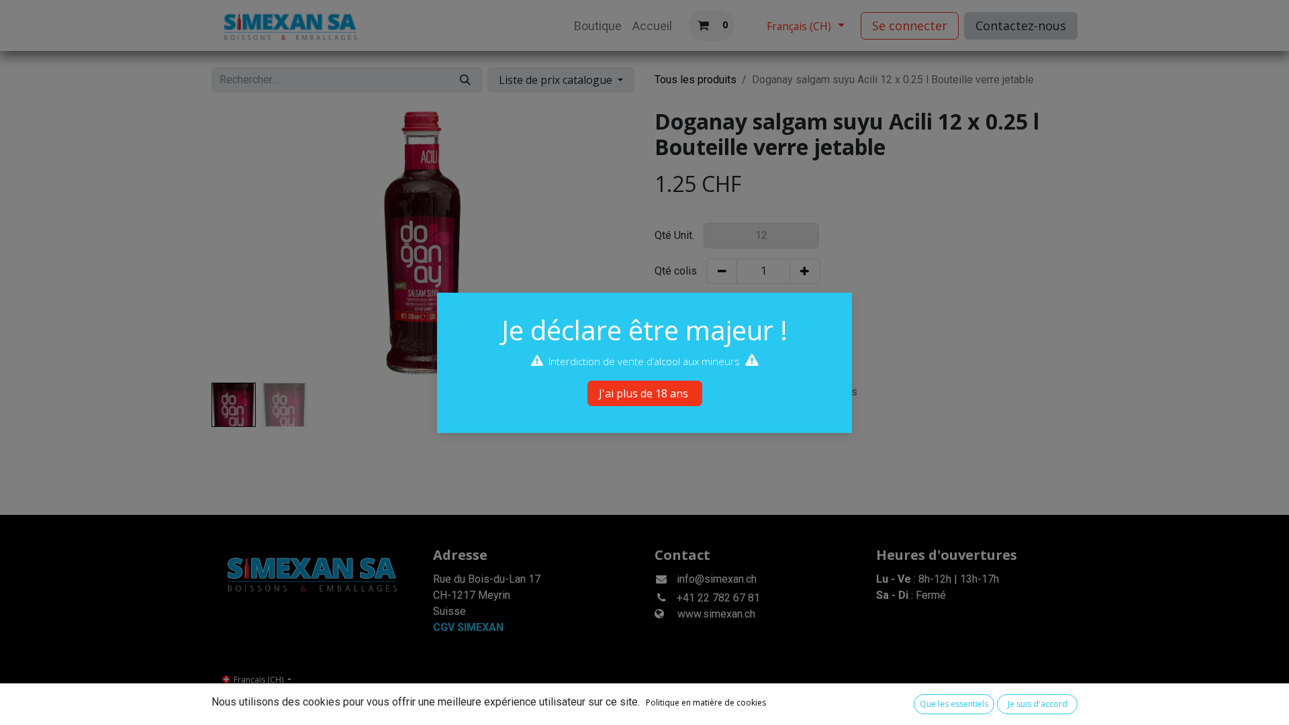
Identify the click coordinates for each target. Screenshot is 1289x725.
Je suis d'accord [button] (1037, 704)
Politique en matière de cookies (706, 702)
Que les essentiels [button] (954, 704)
